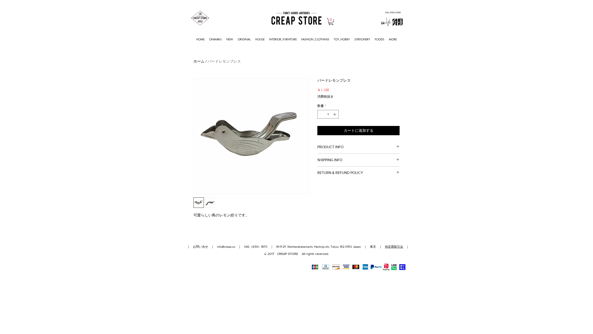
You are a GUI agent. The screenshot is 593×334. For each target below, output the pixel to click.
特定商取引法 (394, 246)
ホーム (199, 61)
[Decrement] (321, 114)
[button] (331, 21)
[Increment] (335, 114)
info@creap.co (226, 246)
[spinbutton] (328, 114)
